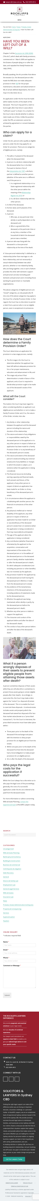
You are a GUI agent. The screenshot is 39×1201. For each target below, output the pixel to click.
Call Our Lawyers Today (14, 1159)
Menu (19, 20)
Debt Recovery (8, 873)
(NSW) (24, 53)
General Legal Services (11, 889)
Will (17, 84)
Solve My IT (28, 1196)
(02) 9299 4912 (31, 2)
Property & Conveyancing (12, 909)
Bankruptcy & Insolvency (12, 857)
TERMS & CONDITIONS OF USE (19, 1186)
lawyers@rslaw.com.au (14, 2)
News (5, 901)
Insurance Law (8, 897)
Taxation (6, 921)
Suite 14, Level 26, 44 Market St (17, 1062)
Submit (7, 995)
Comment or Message (12, 966)
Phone (6, 958)
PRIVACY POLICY (27, 1183)
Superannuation (9, 917)
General (6, 877)
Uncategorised (8, 849)
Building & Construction (11, 861)
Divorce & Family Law (10, 881)
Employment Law (9, 885)
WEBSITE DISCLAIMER (12, 1183)
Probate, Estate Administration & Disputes (18, 905)
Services (6, 913)
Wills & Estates (8, 893)
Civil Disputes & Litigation (12, 869)
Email (6, 950)
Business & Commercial (11, 865)
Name (6, 942)
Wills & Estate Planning (11, 853)
